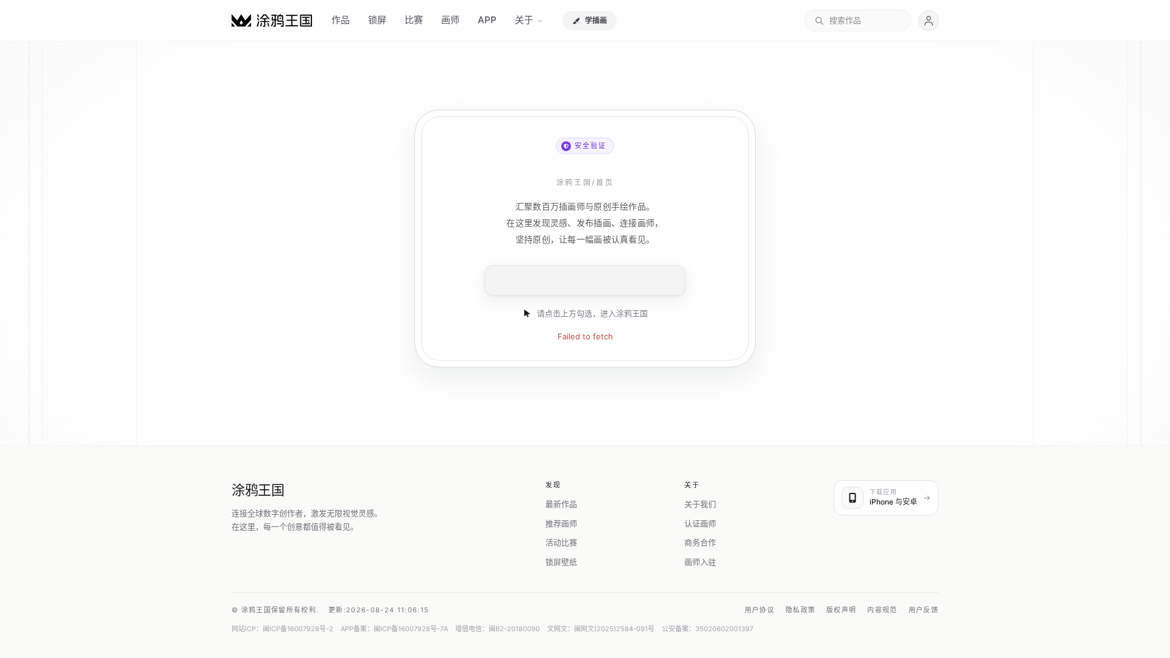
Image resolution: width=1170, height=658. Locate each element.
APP (487, 20)
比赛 (414, 20)
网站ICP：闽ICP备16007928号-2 (282, 628)
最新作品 (561, 504)
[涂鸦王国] (272, 20)
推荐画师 (561, 523)
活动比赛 (561, 542)
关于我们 (700, 504)
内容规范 (882, 610)
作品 (341, 20)
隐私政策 (800, 610)
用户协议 (760, 610)
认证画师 (700, 523)
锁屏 (377, 20)
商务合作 (700, 542)
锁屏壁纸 (561, 562)
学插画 (596, 20)
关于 (524, 20)
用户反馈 (923, 610)
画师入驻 (700, 562)
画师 (450, 20)
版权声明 (841, 610)
